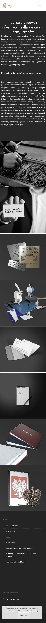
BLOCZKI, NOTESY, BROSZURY (23, 399)
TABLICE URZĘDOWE (23, 260)
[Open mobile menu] (40, 5)
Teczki (8, 537)
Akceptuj (23, 615)
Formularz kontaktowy (15, 562)
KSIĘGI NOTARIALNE (23, 445)
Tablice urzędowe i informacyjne (19, 548)
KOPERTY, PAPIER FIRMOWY (23, 353)
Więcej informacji (32, 611)
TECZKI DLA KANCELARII (23, 166)
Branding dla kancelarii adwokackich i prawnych (21, 554)
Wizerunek (10, 531)
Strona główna (12, 526)
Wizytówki (10, 542)
